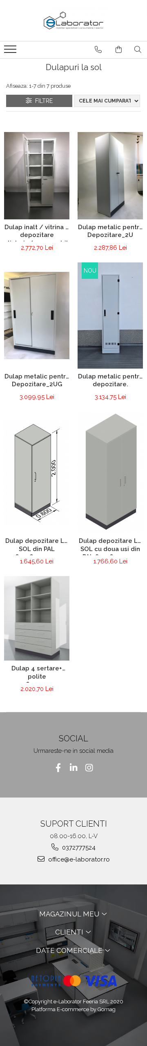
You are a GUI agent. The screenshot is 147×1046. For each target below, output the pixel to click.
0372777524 (78, 847)
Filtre (42, 101)
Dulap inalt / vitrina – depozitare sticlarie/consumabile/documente (36, 232)
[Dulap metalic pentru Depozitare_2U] (110, 175)
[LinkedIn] (74, 768)
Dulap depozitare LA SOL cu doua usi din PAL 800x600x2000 (110, 546)
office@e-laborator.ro (78, 859)
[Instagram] (89, 768)
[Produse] (11, 52)
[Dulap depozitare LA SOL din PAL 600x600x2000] (36, 472)
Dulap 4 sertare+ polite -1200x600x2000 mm (37, 674)
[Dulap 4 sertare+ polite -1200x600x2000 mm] (36, 618)
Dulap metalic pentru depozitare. (110, 380)
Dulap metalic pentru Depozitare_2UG (36, 380)
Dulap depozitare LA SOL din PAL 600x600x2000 (36, 546)
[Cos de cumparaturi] (118, 49)
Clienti (70, 932)
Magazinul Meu (70, 914)
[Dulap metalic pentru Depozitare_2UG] (36, 315)
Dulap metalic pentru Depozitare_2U (110, 231)
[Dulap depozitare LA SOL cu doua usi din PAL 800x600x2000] (110, 472)
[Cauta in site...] (138, 49)
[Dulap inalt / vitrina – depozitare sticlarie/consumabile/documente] (36, 175)
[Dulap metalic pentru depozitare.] (110, 315)
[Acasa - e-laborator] (73, 20)
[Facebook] (58, 768)
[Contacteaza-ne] (98, 49)
